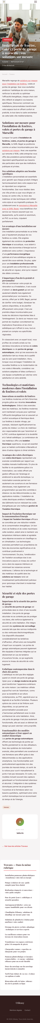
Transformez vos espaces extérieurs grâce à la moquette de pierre (19, 943)
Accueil (4, 74)
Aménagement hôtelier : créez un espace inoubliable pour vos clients (18, 906)
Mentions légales (16, 1010)
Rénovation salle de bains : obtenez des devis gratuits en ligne (18, 982)
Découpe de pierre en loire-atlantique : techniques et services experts (20, 928)
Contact (27, 1010)
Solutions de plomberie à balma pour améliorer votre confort (19, 921)
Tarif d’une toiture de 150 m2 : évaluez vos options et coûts (20, 975)
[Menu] (35, 2)
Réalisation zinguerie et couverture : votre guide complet (19, 891)
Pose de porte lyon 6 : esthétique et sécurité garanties (18, 898)
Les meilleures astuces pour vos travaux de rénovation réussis (17, 935)
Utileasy (20, 1002)
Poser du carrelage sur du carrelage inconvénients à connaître (19, 967)
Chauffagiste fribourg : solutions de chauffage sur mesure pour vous (18, 913)
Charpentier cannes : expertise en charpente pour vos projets (18, 950)
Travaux (7, 40)
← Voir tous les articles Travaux (15, 846)
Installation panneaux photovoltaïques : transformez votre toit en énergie (20, 876)
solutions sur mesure (10, 150)
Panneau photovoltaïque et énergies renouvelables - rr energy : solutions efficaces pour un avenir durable (19, 959)
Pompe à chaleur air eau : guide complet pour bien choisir (17, 884)
